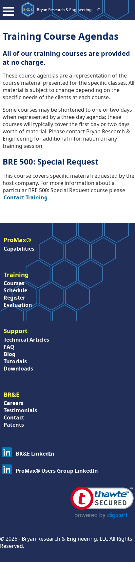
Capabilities (19, 248)
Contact (14, 417)
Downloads (18, 368)
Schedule (15, 290)
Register (14, 297)
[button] (102, 502)
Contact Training (26, 197)
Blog (9, 354)
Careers (13, 403)
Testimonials (20, 410)
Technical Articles (26, 339)
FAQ (9, 346)
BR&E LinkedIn (35, 453)
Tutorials (15, 361)
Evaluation (18, 304)
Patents (14, 424)
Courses (14, 283)
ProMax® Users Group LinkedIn (57, 470)
